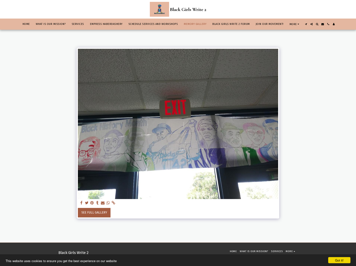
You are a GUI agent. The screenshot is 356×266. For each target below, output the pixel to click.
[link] (114, 203)
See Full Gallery (94, 212)
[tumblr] (97, 203)
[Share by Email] (103, 203)
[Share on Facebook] (81, 203)
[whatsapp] (108, 203)
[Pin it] (92, 203)
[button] (306, 24)
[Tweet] (87, 203)
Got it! (339, 260)
